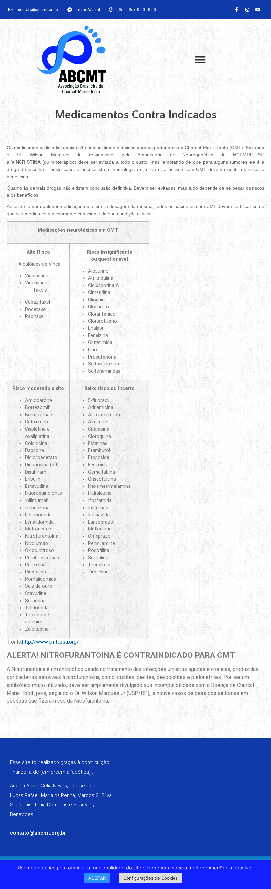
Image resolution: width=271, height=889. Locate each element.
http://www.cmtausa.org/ (50, 642)
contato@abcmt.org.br (38, 833)
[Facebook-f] (236, 9)
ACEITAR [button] (97, 878)
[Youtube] (258, 9)
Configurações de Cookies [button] (150, 878)
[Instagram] (247, 9)
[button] (200, 59)
